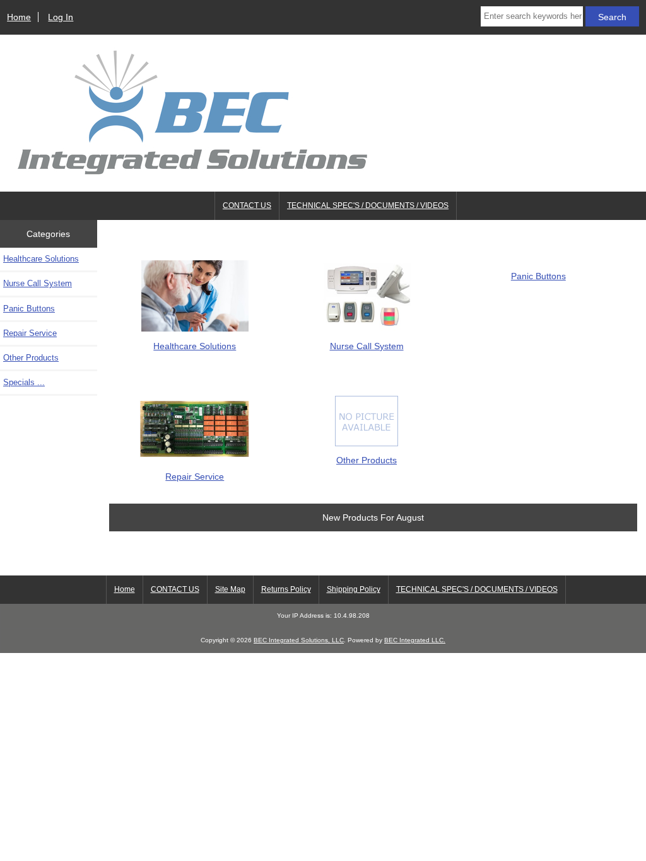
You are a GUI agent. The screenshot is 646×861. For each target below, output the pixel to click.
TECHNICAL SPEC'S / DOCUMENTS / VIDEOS (368, 205)
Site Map (230, 589)
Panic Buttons (29, 308)
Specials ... (24, 382)
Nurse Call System (37, 283)
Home (19, 17)
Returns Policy (286, 589)
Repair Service (30, 333)
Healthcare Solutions (41, 258)
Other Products (31, 357)
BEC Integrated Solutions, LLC (299, 640)
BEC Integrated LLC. (414, 640)
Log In (60, 17)
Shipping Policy (353, 589)
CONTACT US (247, 205)
